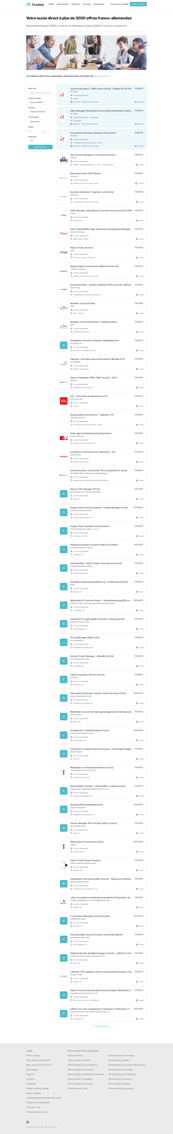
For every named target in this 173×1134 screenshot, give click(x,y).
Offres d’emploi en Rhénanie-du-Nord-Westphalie (87, 1074)
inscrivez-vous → (103, 76)
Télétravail (32, 137)
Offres (51, 4)
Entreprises (99, 4)
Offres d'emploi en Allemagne (121, 1055)
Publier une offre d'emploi (37, 1088)
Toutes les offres (75, 1055)
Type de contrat (34, 98)
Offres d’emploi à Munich (119, 1084)
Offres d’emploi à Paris (77, 1088)
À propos (87, 4)
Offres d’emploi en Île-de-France (122, 1074)
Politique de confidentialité (38, 1102)
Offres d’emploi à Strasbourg (120, 1088)
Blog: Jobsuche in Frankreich (39, 1065)
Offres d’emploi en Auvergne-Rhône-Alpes (126, 1065)
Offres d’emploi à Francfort (120, 1079)
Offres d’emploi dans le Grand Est (82, 1065)
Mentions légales (33, 1093)
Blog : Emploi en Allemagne (38, 1060)
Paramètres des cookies (36, 1112)
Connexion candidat (119, 4)
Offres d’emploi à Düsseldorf (80, 1079)
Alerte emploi (63, 4)
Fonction (31, 108)
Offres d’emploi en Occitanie (120, 1069)
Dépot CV (75, 4)
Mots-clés (32, 88)
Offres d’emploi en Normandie (81, 1069)
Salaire (31, 127)
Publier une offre (138, 4)
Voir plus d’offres (102, 1026)
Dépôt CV (30, 1074)
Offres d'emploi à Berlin (118, 1060)
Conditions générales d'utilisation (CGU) (44, 1098)
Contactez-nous (33, 1107)
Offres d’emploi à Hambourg (80, 1084)
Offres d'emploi (33, 1055)
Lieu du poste (33, 117)
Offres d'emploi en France (79, 1060)
